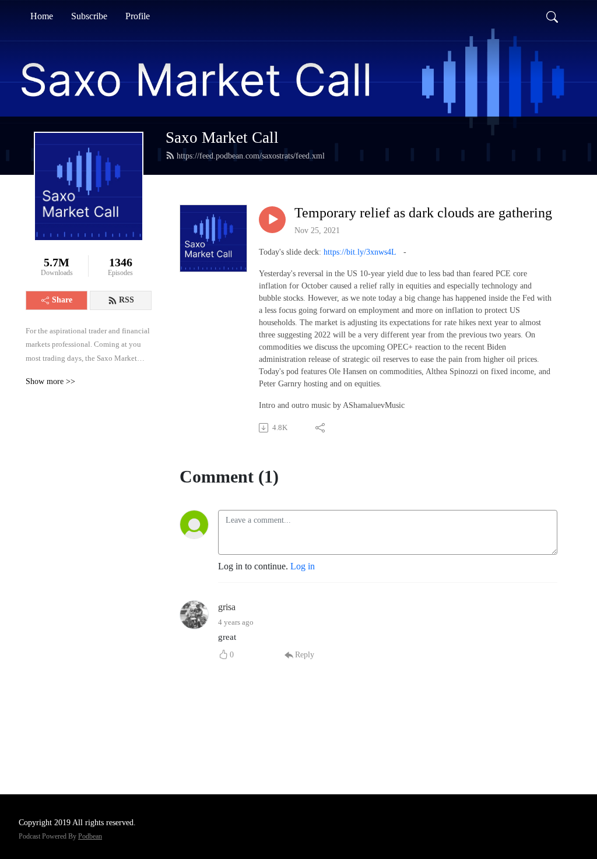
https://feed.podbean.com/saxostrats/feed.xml (251, 156)
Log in (302, 566)
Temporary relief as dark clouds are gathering (423, 212)
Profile (137, 16)
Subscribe (89, 16)
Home (41, 16)
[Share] (321, 428)
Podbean (90, 836)
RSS (126, 299)
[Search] (552, 16)
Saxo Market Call (222, 137)
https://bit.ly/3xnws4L (360, 252)
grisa (227, 607)
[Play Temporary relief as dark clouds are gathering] (272, 219)
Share (62, 299)
